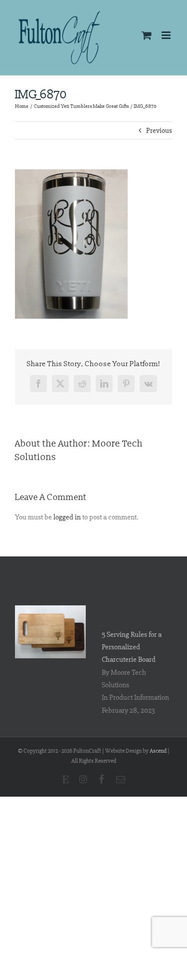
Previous (159, 130)
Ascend (158, 751)
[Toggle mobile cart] (147, 35)
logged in (67, 516)
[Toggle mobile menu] (167, 35)
